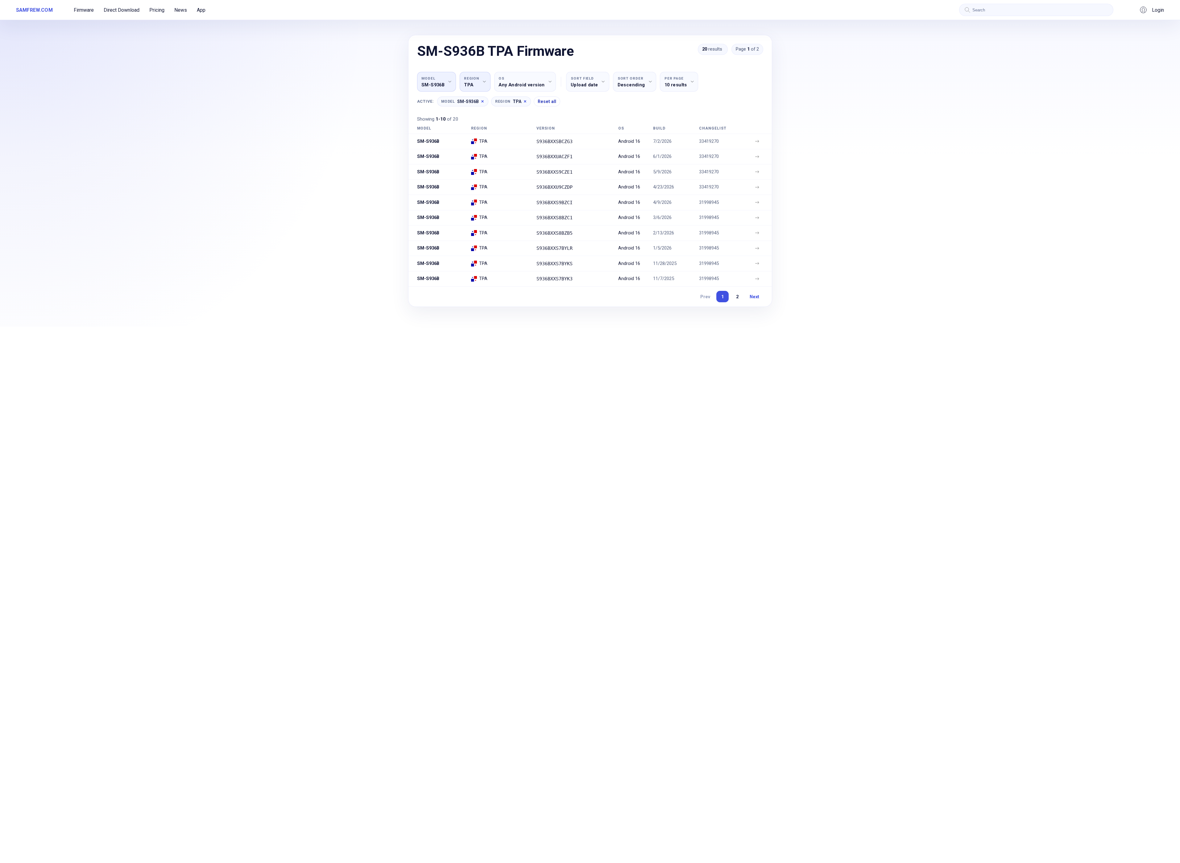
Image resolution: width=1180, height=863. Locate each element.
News (180, 10)
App (201, 10)
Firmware (84, 10)
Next (754, 296)
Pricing (156, 10)
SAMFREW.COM (34, 10)
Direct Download (121, 10)
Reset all (547, 101)
